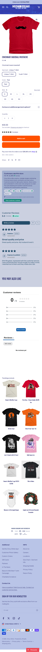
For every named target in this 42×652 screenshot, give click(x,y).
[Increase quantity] (12, 118)
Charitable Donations (9, 577)
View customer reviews (13, 200)
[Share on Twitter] (12, 160)
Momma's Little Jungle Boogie (11, 510)
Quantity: (5, 114)
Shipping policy (6, 643)
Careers (25, 552)
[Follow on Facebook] (3, 618)
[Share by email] (19, 160)
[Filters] (33, 223)
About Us (26, 549)
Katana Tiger (11, 429)
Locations (26, 556)
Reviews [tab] (9, 338)
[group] (21, 532)
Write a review (9, 223)
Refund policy (6, 641)
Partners (5, 563)
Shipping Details (28, 566)
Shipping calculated (16, 127)
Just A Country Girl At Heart (11, 455)
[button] (7, 132)
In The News (6, 567)
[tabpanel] (21, 357)
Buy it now (21, 145)
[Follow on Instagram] (13, 618)
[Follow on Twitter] (8, 618)
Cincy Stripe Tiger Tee (30, 429)
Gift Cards (5, 560)
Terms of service (27, 641)
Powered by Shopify (20, 639)
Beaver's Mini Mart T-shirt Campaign (10, 572)
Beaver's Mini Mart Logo (11, 400)
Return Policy (27, 573)
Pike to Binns (31, 481)
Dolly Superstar (31, 455)
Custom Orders (7, 556)
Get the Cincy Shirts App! (10, 549)
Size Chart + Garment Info (30, 561)
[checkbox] (8, 344)
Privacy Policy (28, 569)
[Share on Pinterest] (15, 160)
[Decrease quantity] (4, 118)
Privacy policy (16, 641)
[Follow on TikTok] (19, 618)
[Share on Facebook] (8, 160)
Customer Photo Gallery (10, 552)
